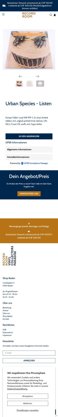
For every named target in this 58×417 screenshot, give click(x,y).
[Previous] (20, 76)
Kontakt (6, 319)
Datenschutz (8, 332)
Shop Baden (8, 316)
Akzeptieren (27, 396)
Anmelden (29, 360)
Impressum (7, 335)
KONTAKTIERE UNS (29, 193)
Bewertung (7, 307)
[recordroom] (29, 15)
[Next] (37, 76)
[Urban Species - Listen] (29, 49)
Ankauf (5, 310)
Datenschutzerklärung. (17, 389)
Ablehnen (27, 403)
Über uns (6, 313)
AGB (4, 329)
